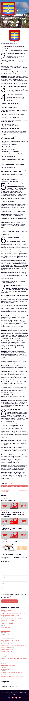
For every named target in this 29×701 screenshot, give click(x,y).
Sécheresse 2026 (5, 631)
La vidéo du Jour (5, 669)
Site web (4, 589)
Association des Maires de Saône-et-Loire (12, 676)
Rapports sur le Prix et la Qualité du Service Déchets (14, 658)
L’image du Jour (5, 662)
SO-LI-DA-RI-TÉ (5, 643)
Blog (6, 486)
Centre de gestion (5, 655)
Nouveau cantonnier (8, 501)
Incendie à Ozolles (5, 634)
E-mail (4, 583)
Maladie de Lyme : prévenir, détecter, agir (12, 672)
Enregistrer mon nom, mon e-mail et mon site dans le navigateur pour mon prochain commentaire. (13, 596)
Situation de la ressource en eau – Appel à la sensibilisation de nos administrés (13, 514)
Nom (3, 578)
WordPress (11, 693)
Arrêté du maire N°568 (9, 542)
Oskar (21, 693)
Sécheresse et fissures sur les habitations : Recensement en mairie (14, 529)
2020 (2, 486)
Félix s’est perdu (5, 649)
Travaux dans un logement (8, 665)
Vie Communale (24, 486)
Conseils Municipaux (13, 486)
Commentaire (5, 561)
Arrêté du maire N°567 (7, 627)
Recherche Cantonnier (7, 651)
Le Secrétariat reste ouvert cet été (10, 640)
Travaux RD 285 (5, 638)
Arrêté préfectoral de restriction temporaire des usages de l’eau (14, 646)
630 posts (11, 483)
